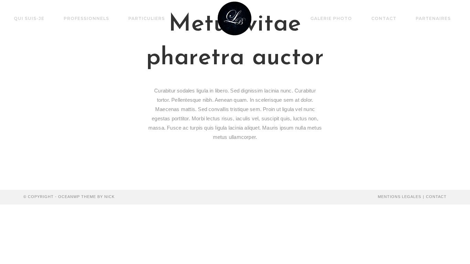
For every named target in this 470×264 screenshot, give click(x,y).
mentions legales (399, 197)
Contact (436, 197)
